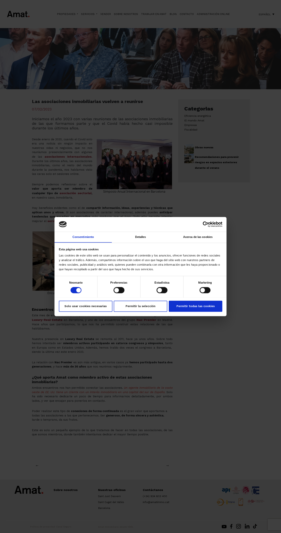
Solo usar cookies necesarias (85, 306)
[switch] (119, 290)
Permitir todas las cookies (195, 306)
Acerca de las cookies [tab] (198, 237)
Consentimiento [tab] (83, 237)
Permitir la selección (140, 306)
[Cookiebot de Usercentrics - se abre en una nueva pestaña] (205, 224)
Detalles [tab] (140, 237)
